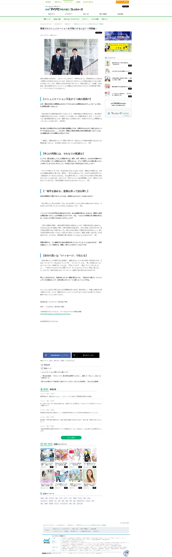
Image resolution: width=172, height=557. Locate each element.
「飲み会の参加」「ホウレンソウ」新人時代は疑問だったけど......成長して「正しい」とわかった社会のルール (71, 377)
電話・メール (47, 19)
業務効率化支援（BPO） (73, 550)
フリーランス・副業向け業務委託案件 (94, 539)
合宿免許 (78, 2)
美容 (84, 498)
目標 (74, 503)
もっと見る (71, 437)
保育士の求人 (94, 548)
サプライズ (51, 498)
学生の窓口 (48, 2)
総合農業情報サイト (80, 544)
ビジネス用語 (95, 19)
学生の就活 (64, 538)
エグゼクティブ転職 (102, 547)
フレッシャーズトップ (45, 24)
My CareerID (116, 544)
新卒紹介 (87, 547)
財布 (57, 498)
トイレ (60, 498)
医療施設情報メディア (66, 545)
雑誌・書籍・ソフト (124, 542)
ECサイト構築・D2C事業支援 (99, 544)
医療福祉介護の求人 (106, 539)
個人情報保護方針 (99, 553)
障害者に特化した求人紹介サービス (78, 539)
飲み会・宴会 (57, 19)
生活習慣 (51, 500)
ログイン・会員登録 (123, 2)
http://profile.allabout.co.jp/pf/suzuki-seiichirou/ (55, 314)
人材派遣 (63, 547)
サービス (80, 498)
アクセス (75, 553)
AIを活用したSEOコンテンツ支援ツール (102, 545)
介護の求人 (107, 548)
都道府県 (51, 503)
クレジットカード (64, 503)
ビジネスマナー (58, 24)
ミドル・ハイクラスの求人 (109, 538)
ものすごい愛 (79, 503)
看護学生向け (78, 538)
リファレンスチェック (106, 550)
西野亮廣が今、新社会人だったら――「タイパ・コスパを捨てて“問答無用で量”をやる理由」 (66, 396)
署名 (59, 500)
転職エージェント (94, 547)
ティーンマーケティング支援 (98, 542)
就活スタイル (58, 2)
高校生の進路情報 (65, 541)
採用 (87, 553)
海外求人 (101, 538)
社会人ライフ (43, 467)
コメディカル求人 (79, 548)
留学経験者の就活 (71, 538)
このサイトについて (58, 531)
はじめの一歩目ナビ (88, 2)
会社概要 (70, 553)
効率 (70, 503)
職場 (67, 500)
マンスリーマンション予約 (88, 545)
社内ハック (105, 19)
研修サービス (64, 550)
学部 (70, 500)
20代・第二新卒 (81, 547)
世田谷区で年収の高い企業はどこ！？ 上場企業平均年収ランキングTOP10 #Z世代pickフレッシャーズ (69, 412)
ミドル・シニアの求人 (66, 539)
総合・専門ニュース (75, 542)
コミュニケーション (70, 360)
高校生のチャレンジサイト (86, 542)
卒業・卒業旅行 (84, 529)
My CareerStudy (109, 544)
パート (123, 538)
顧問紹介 (125, 547)
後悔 (42, 503)
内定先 (42, 498)
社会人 (50, 360)
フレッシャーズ (68, 2)
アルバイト (118, 538)
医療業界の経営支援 (114, 548)
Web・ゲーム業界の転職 (71, 547)
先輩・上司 (56, 360)
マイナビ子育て (89, 544)
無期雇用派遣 (101, 548)
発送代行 (81, 550)
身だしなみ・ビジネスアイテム (71, 19)
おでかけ (88, 500)
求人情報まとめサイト (66, 542)
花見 (74, 500)
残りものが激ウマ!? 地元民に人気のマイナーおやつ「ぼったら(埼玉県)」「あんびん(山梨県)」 (70, 381)
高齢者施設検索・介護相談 (116, 545)
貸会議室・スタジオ (88, 550)
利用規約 (66, 531)
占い (55, 500)
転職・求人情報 (95, 538)
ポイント (56, 503)
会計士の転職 (110, 547)
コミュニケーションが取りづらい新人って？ (55, 372)
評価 (63, 500)
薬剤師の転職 (64, 548)
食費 (46, 498)
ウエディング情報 (65, 544)
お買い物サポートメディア (77, 545)
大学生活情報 (107, 542)
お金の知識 (93, 529)
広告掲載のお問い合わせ (86, 531)
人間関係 (62, 360)
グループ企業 (92, 553)
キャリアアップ (44, 500)
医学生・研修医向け (86, 538)
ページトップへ (125, 523)
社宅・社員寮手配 (97, 550)
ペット (70, 498)
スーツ (65, 498)
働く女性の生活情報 (115, 542)
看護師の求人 (71, 548)
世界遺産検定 (73, 544)
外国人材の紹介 (123, 548)
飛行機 (74, 498)
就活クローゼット (80, 500)
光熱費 (46, 503)
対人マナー (85, 19)
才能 (93, 500)
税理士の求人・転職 (118, 547)
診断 (56, 467)
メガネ (88, 498)
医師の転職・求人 (87, 548)
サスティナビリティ (81, 553)
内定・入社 (75, 529)
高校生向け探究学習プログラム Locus (77, 541)
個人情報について (74, 531)
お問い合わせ (96, 531)
